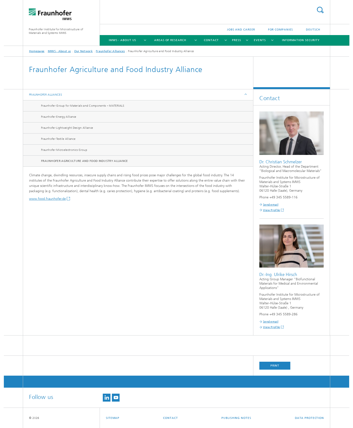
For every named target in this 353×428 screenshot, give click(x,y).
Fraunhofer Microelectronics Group (64, 150)
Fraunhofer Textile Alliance (58, 139)
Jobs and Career (241, 29)
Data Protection (309, 418)
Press (236, 40)
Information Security (301, 40)
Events (260, 40)
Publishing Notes (236, 418)
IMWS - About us (122, 40)
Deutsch (313, 29)
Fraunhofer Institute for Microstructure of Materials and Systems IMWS (56, 31)
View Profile (271, 210)
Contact (211, 40)
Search (320, 10)
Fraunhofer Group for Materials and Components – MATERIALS (82, 105)
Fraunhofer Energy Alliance (58, 116)
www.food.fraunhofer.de (47, 199)
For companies (280, 29)
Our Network (83, 51)
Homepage (36, 51)
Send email (270, 204)
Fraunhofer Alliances (110, 51)
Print (275, 365)
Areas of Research (170, 40)
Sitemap (112, 418)
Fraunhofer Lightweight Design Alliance (67, 127)
